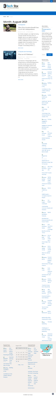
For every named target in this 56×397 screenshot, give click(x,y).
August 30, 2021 (22, 31)
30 (16, 361)
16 (16, 357)
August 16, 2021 (22, 57)
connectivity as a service (31, 57)
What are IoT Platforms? (25, 54)
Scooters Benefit (29, 31)
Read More (20, 47)
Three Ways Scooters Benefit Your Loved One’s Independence (28, 28)
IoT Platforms (26, 58)
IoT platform (20, 58)
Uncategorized (21, 24)
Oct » (22, 364)
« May (19, 364)
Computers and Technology (25, 51)
